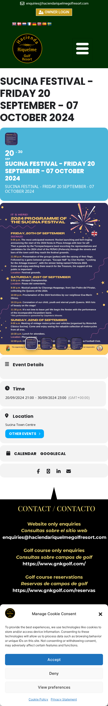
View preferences (54, 687)
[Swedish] (49, 24)
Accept (54, 659)
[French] (29, 24)
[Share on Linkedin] (58, 470)
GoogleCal (53, 454)
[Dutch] (24, 24)
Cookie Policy (38, 699)
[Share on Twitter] (48, 470)
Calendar (25, 454)
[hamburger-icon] (82, 49)
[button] (100, 614)
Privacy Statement (64, 699)
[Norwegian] (39, 24)
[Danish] (19, 24)
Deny (54, 673)
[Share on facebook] (38, 470)
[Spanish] (44, 24)
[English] (14, 24)
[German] (34, 24)
